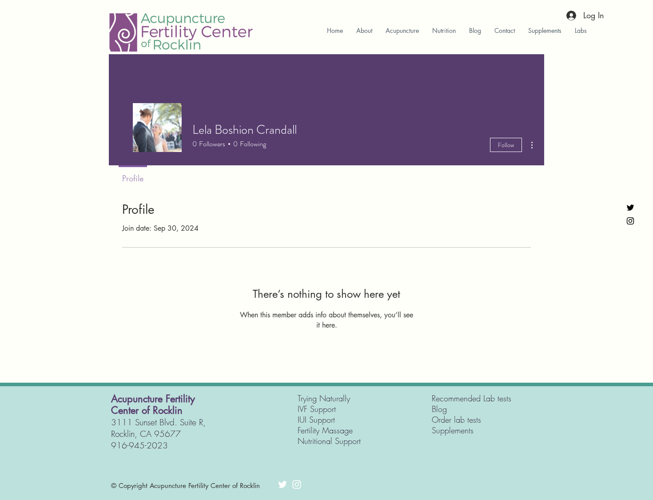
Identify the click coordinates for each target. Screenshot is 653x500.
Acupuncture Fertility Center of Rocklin (153, 404)
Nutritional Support (329, 441)
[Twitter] (630, 207)
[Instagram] (630, 221)
